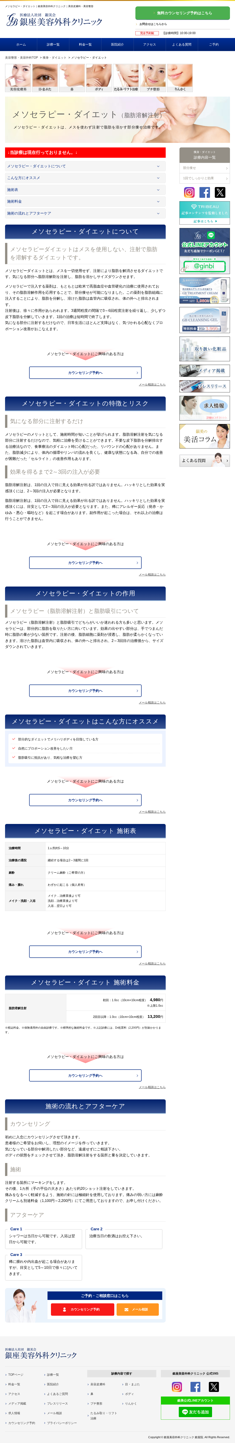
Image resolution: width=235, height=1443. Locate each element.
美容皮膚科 (97, 1384)
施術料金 (14, 201)
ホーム (21, 44)
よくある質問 (181, 44)
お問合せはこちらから (153, 24)
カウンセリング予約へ (85, 373)
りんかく (131, 1403)
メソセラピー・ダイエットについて (36, 166)
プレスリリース (57, 1403)
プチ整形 (96, 1403)
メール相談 (140, 1309)
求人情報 (14, 1413)
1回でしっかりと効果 (198, 178)
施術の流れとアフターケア (29, 213)
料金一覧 (85, 44)
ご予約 (214, 44)
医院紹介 (117, 44)
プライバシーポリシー (62, 1423)
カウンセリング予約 (85, 1309)
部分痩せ (189, 168)
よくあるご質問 (57, 1394)
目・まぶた (132, 1384)
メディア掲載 (17, 1403)
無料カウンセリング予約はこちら (184, 13)
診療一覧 (53, 44)
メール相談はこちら (152, 384)
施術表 (12, 190)
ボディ (129, 1394)
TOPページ (15, 1374)
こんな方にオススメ (23, 178)
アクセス (149, 44)
